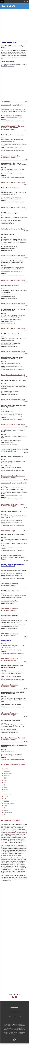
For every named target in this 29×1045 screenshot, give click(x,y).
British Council (6, 641)
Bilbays (6, 789)
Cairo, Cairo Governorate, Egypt (13, 182)
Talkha (5, 805)
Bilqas (5, 814)
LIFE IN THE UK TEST (14, 1016)
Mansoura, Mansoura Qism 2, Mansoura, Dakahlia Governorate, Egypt (13, 557)
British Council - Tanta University (12, 105)
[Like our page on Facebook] (14, 1040)
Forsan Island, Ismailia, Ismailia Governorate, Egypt (13, 476)
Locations (9, 42)
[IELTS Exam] (2, 1)
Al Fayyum (6, 775)
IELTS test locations (13, 852)
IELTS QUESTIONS (14, 1011)
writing (18, 832)
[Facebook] (13, 997)
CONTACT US (14, 1007)
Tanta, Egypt (5, 101)
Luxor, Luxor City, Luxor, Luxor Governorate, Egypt (12, 505)
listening (10, 832)
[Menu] (27, 1)
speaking (24, 832)
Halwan (6, 780)
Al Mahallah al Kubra (9, 803)
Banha (5, 787)
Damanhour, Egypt (8, 531)
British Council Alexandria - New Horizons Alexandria (12, 666)
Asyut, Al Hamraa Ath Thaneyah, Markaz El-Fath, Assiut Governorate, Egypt (13, 127)
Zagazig (6, 796)
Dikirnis (6, 810)
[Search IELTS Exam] (24, 1)
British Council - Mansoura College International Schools (12, 565)
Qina (5, 798)
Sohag (5, 778)
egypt (15, 42)
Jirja (5, 782)
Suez (5, 791)
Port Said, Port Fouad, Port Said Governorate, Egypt (13, 738)
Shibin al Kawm (8, 794)
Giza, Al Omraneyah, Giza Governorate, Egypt (10, 156)
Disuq (5, 808)
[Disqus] (14, 902)
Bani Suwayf (7, 771)
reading (14, 832)
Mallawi (6, 768)
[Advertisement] (14, 24)
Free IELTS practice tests (7, 66)
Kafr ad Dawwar (8, 812)
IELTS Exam (8, 6)
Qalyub (6, 784)
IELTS (4, 42)
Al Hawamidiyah (8, 773)
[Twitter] (16, 997)
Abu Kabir (6, 801)
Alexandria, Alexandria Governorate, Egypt (9, 584)
